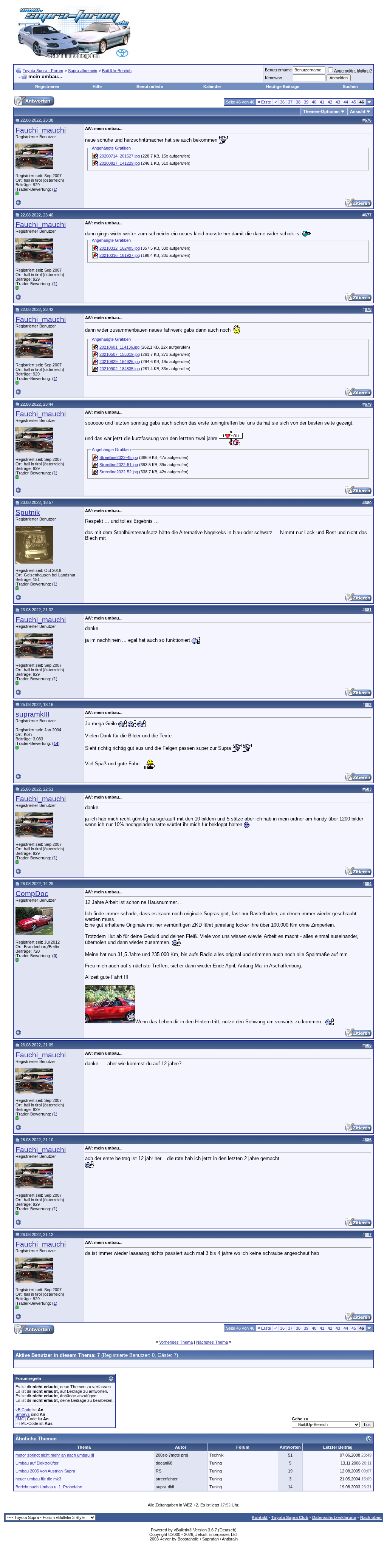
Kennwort (273, 78)
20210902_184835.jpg (119, 368)
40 (314, 102)
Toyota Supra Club (289, 1517)
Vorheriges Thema (176, 1342)
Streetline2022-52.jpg (118, 472)
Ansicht (357, 111)
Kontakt (260, 1517)
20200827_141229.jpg (119, 163)
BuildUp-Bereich (117, 70)
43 (338, 102)
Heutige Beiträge (282, 86)
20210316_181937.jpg (119, 255)
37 (290, 102)
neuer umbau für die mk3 (38, 1479)
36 (282, 102)
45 (353, 102)
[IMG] (20, 1419)
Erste (264, 102)
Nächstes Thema (212, 1342)
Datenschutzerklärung (334, 1517)
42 (330, 102)
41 (322, 102)
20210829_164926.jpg (119, 361)
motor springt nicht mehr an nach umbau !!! (54, 1455)
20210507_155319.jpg (119, 354)
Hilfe (97, 86)
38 (298, 102)
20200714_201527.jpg (119, 156)
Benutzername (278, 70)
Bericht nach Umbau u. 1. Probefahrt (48, 1487)
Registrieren (47, 86)
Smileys (22, 1414)
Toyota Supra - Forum (43, 70)
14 (56, 743)
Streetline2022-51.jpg (118, 464)
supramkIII (32, 714)
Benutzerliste (149, 86)
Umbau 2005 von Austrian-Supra (45, 1471)
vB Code (23, 1409)
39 (306, 102)
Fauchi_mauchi (40, 130)
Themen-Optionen (321, 111)
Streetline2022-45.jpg (118, 457)
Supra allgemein (82, 70)
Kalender (212, 86)
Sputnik (27, 512)
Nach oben (371, 1517)
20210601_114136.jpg (119, 347)
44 (346, 102)
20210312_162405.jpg (119, 248)
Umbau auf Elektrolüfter (37, 1463)
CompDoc (31, 894)
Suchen (350, 86)
